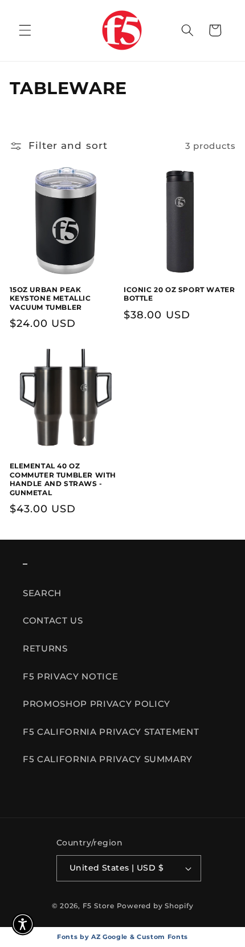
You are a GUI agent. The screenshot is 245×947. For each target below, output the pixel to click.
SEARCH (42, 593)
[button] (25, 30)
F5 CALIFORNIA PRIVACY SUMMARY (108, 759)
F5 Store (99, 905)
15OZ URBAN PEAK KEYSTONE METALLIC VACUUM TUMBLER (50, 298)
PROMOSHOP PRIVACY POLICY (96, 703)
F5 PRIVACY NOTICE (70, 676)
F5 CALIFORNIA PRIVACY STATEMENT (111, 731)
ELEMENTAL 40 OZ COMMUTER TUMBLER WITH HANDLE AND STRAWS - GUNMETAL (63, 479)
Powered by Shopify (155, 905)
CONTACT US (53, 620)
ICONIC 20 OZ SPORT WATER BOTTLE (179, 294)
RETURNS (45, 648)
